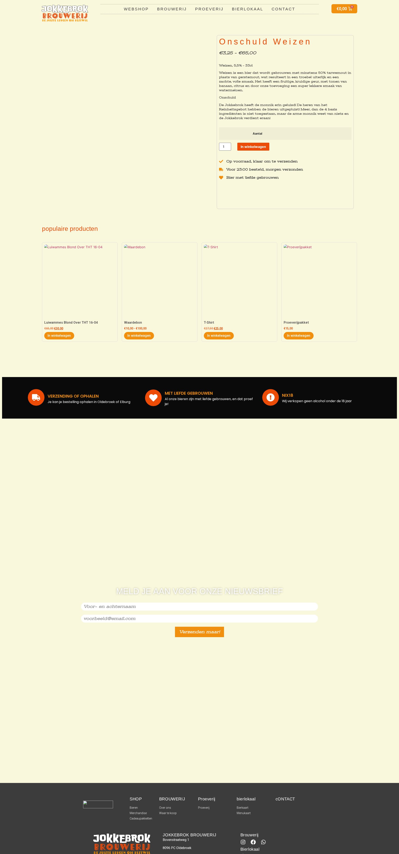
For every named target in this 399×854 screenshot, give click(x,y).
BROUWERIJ (172, 9)
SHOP (136, 799)
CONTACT (283, 9)
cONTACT (285, 799)
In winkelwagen (253, 147)
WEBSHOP (136, 9)
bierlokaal (246, 799)
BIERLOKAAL (247, 9)
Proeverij (206, 799)
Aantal (257, 133)
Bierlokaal (250, 849)
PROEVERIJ (209, 9)
